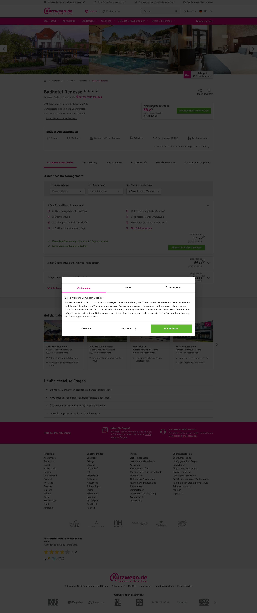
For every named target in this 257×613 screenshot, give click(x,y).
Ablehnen (86, 328)
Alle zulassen (171, 328)
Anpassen (127, 328)
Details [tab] (128, 287)
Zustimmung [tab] (84, 288)
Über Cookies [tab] (173, 287)
